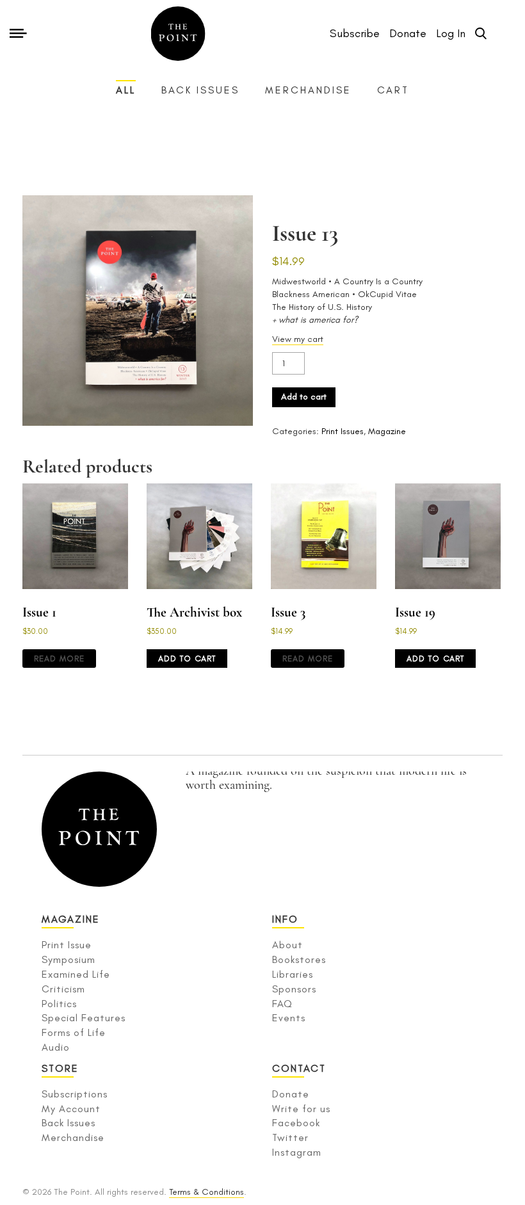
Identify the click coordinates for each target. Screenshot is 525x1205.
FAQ (282, 1004)
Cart (393, 90)
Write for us (301, 1109)
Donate (290, 1094)
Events (288, 1018)
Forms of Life (74, 1032)
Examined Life (76, 974)
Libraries (292, 974)
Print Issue (67, 945)
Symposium (68, 959)
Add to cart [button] (187, 658)
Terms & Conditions (206, 1191)
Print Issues (342, 431)
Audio (56, 1047)
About (287, 945)
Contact (299, 1068)
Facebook (296, 1123)
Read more (59, 658)
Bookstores (299, 959)
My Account (71, 1109)
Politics (59, 1004)
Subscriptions (75, 1094)
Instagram (296, 1152)
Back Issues (200, 90)
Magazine (387, 431)
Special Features (83, 1018)
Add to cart (304, 396)
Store (60, 1068)
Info (285, 919)
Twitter (290, 1137)
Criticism (63, 989)
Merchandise (308, 90)
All (126, 90)
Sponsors (294, 989)
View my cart (297, 339)
